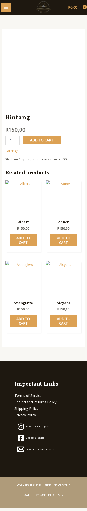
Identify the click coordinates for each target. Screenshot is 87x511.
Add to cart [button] (23, 240)
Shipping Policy (26, 408)
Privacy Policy (25, 414)
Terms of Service (28, 395)
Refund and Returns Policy (35, 401)
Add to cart (42, 139)
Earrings (12, 150)
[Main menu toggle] (6, 7)
